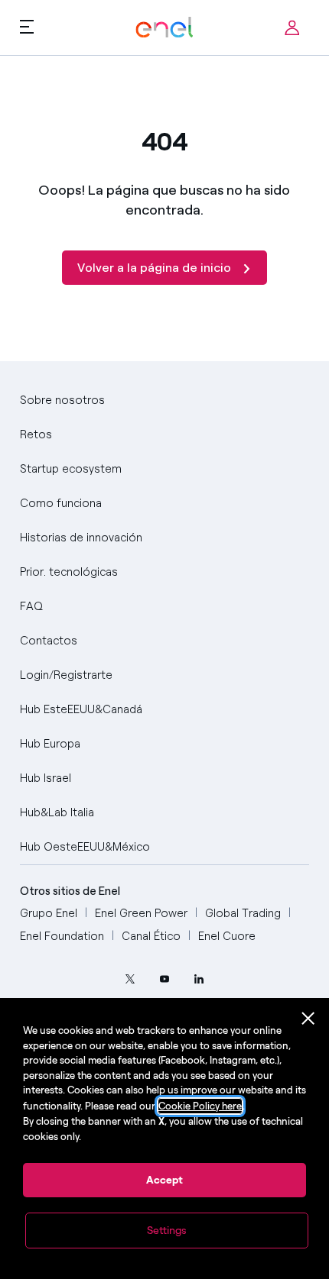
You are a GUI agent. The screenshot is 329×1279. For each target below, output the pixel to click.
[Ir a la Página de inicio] (164, 28)
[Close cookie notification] (308, 1018)
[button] (26, 26)
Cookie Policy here (200, 1106)
